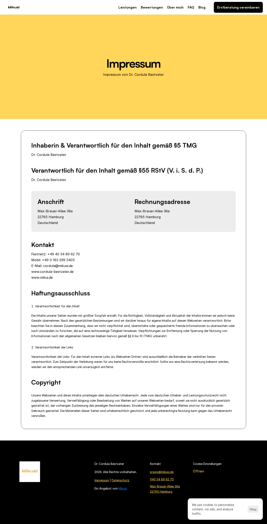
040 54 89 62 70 (162, 479)
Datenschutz (120, 480)
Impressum (101, 480)
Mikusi (122, 488)
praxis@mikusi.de (162, 472)
